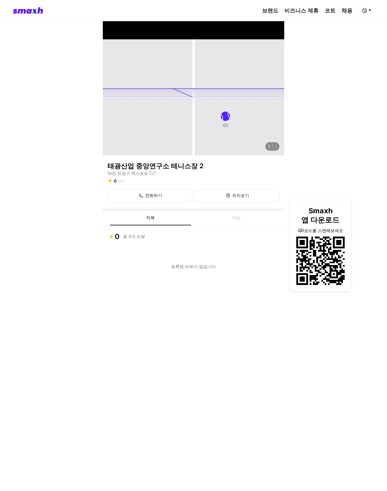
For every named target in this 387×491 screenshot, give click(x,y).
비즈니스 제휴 (302, 10)
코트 (330, 10)
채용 (347, 10)
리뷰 (150, 217)
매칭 (236, 217)
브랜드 (270, 10)
